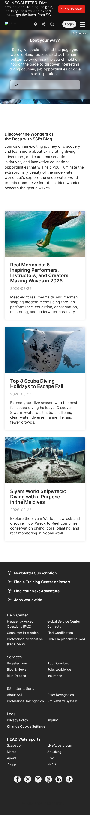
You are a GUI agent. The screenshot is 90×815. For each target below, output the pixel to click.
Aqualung (54, 752)
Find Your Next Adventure (37, 591)
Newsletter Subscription (35, 573)
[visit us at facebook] (19, 779)
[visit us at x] (29, 779)
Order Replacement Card (66, 639)
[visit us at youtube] (50, 779)
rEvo (50, 758)
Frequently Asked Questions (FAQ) (20, 623)
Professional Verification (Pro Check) (25, 641)
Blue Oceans (16, 676)
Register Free (17, 663)
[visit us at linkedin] (60, 779)
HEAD (51, 764)
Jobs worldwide (28, 599)
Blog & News (16, 669)
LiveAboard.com (59, 745)
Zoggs (12, 764)
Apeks (11, 758)
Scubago (14, 745)
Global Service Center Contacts (63, 623)
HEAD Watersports (23, 739)
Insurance (54, 676)
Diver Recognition (60, 695)
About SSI (14, 695)
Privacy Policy (17, 720)
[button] (71, 9)
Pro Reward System (62, 701)
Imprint (52, 720)
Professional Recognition (25, 701)
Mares (11, 752)
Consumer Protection (23, 633)
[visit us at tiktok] (71, 779)
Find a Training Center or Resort (42, 582)
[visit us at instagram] (40, 779)
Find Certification (60, 633)
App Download (58, 663)
